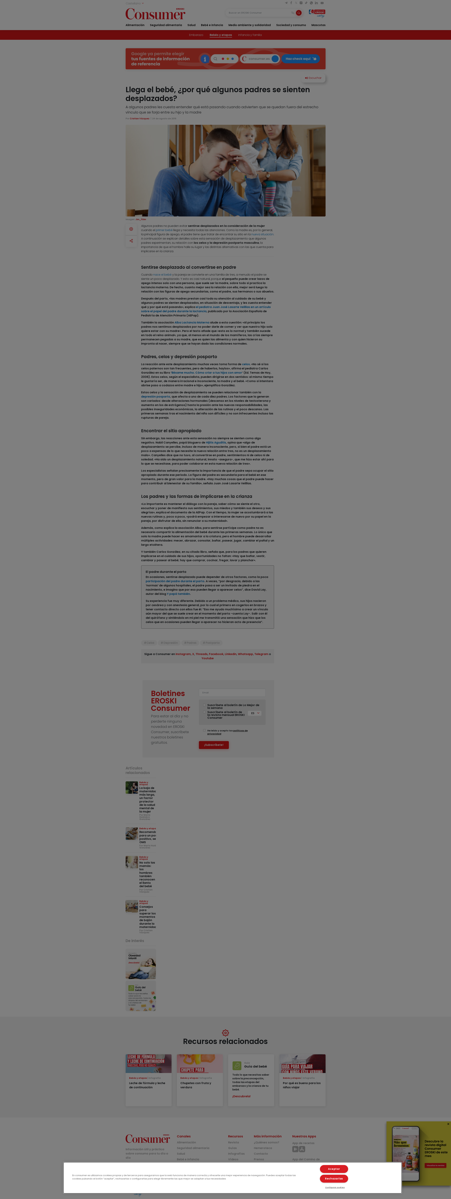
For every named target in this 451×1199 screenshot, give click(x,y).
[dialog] (232, 1177)
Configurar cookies (335, 1187)
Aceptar (334, 1169)
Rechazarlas (334, 1178)
